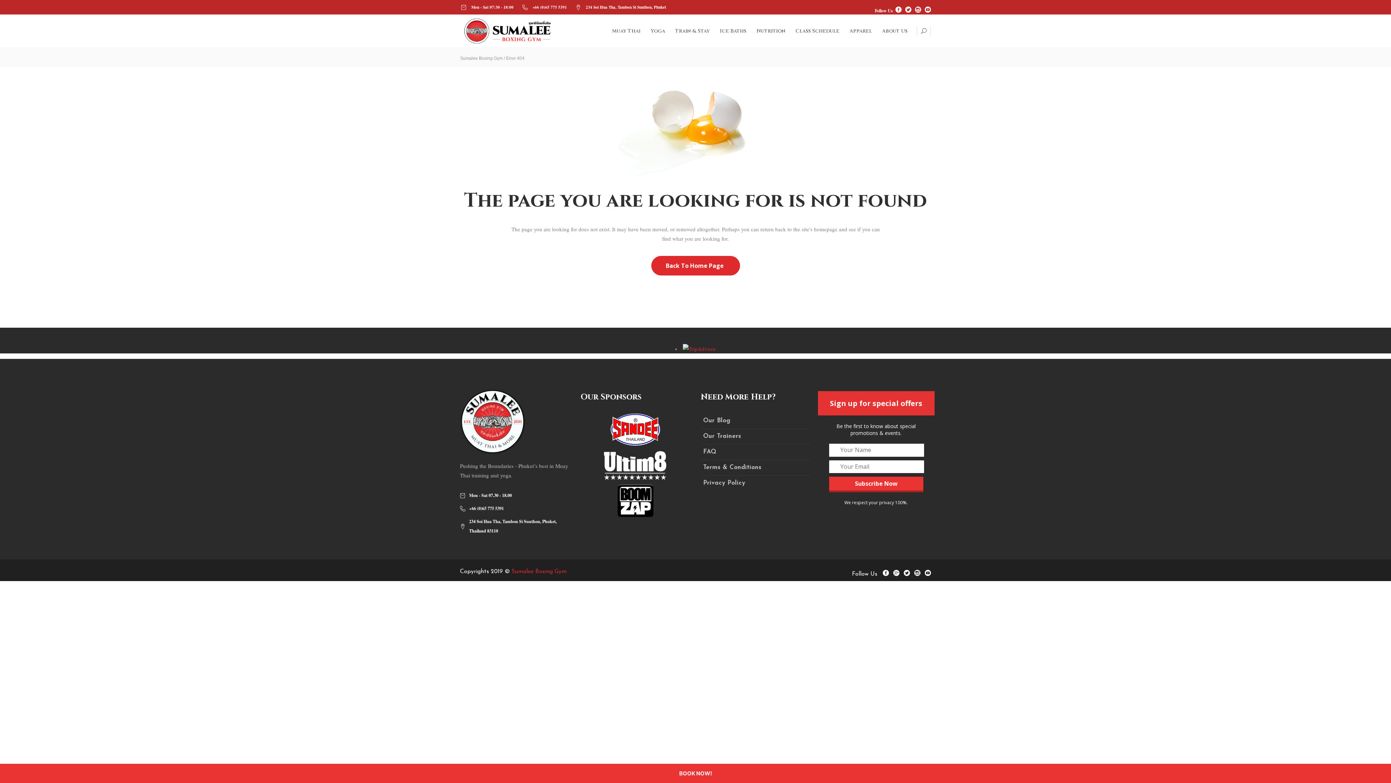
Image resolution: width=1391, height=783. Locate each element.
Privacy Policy (724, 483)
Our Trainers (722, 436)
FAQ (709, 452)
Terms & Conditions (732, 467)
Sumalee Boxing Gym (481, 58)
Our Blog (716, 421)
